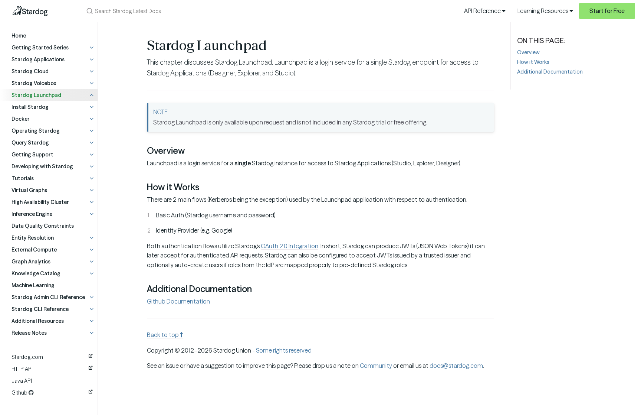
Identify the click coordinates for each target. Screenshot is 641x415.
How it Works (533, 62)
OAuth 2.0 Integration (289, 246)
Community (376, 365)
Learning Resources (543, 10)
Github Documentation (178, 301)
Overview (528, 52)
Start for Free (607, 10)
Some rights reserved (284, 350)
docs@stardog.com (456, 365)
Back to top (163, 334)
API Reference (483, 10)
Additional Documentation (550, 71)
